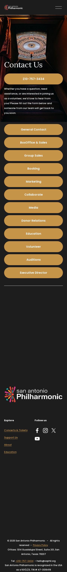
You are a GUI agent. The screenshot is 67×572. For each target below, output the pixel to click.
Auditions (33, 260)
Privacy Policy (40, 545)
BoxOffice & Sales (33, 142)
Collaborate (33, 195)
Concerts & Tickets (16, 430)
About (8, 444)
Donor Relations (33, 221)
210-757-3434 (33, 79)
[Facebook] (37, 430)
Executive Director (33, 273)
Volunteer (33, 247)
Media (33, 208)
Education (33, 234)
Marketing (33, 182)
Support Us (11, 437)
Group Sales (33, 156)
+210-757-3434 (25, 561)
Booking (33, 169)
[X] (53, 430)
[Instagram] (45, 430)
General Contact (33, 129)
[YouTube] (37, 438)
